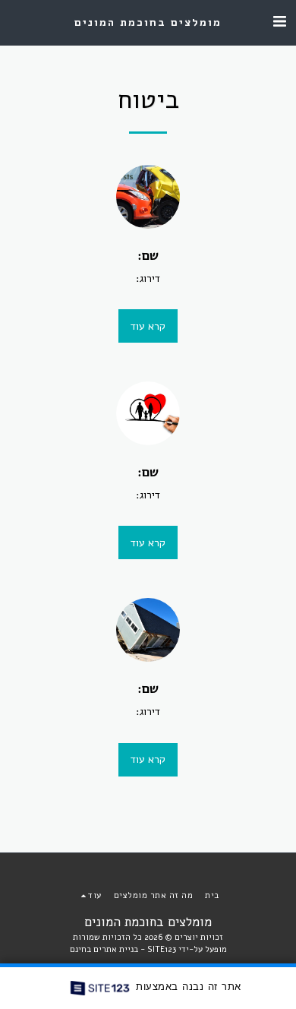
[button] (279, 21)
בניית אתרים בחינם (104, 949)
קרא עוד (148, 326)
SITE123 (161, 949)
